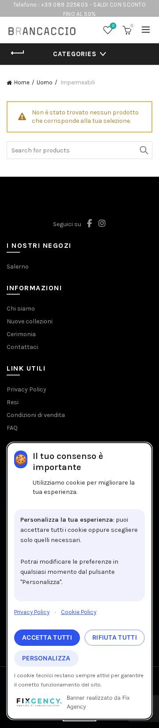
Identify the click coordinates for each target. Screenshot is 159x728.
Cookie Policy (78, 612)
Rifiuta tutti (114, 637)
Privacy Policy (31, 612)
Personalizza (46, 658)
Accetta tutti (47, 637)
